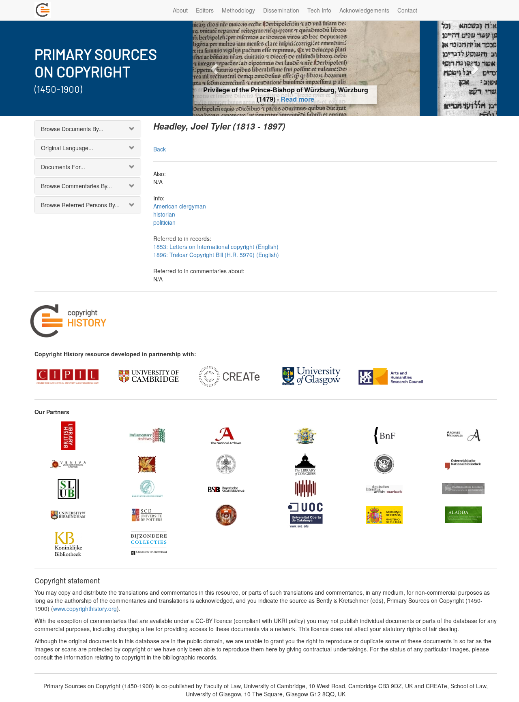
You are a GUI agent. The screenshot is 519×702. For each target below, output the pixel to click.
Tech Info (319, 10)
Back (159, 149)
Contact (407, 10)
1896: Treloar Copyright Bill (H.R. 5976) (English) (216, 255)
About (180, 10)
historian (164, 214)
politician (164, 222)
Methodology (238, 10)
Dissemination (281, 10)
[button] (215, 68)
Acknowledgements (364, 10)
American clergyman (179, 206)
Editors (205, 10)
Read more (345, 99)
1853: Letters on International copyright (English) (216, 247)
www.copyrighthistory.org (85, 608)
